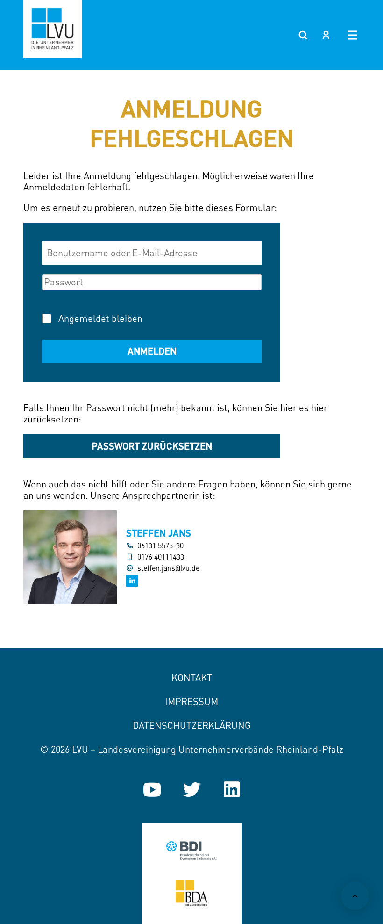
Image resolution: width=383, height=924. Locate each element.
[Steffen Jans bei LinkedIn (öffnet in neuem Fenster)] (132, 581)
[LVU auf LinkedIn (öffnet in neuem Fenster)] (231, 789)
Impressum (191, 701)
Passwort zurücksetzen (152, 445)
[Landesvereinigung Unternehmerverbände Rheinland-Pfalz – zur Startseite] (52, 29)
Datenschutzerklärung (192, 725)
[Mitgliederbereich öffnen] (326, 35)
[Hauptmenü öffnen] (352, 35)
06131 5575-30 (160, 545)
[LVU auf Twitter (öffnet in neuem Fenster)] (191, 789)
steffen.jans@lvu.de (168, 568)
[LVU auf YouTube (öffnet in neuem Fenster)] (152, 789)
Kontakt (191, 678)
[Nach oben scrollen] (355, 896)
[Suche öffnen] (302, 35)
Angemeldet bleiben (100, 318)
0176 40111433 (160, 557)
